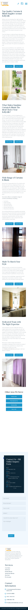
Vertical (7, 569)
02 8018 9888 (11, 482)
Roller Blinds (8, 571)
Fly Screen (8, 577)
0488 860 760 (11, 469)
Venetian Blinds (9, 573)
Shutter (7, 575)
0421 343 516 (11, 473)
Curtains (7, 568)
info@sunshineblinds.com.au (11, 349)
